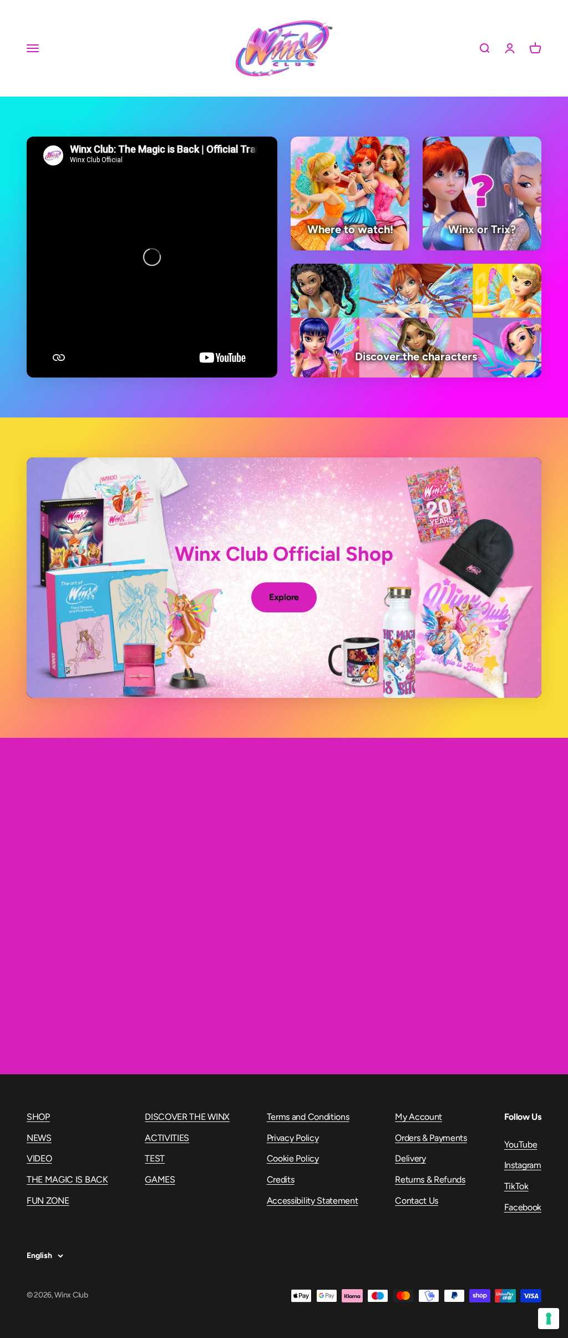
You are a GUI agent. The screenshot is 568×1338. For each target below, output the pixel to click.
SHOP (38, 1116)
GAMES (160, 1179)
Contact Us (416, 1200)
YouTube (520, 1144)
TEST (155, 1158)
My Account (418, 1116)
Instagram (522, 1165)
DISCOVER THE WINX (187, 1116)
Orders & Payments (431, 1138)
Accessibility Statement (312, 1200)
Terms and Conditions (308, 1116)
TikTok (516, 1186)
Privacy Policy (293, 1138)
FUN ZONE (48, 1200)
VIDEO (39, 1158)
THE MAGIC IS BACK (67, 1179)
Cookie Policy (293, 1158)
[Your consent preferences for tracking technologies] (548, 1318)
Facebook (522, 1207)
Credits (281, 1179)
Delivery (410, 1158)
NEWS (39, 1138)
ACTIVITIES (167, 1138)
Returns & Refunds (430, 1179)
